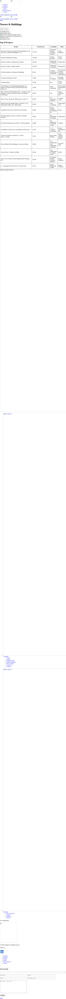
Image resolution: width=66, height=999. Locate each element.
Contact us (2, 14)
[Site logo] (5, 2)
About (8, 657)
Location (8, 666)
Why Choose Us (10, 913)
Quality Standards (11, 662)
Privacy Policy (10, 663)
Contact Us (9, 665)
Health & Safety (10, 660)
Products (8, 916)
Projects (8, 915)
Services (8, 917)
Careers (8, 659)
